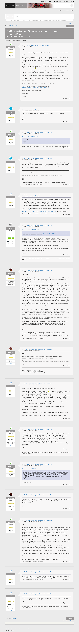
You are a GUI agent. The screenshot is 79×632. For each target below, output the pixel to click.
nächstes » (71, 24)
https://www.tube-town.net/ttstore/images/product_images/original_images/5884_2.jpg (39, 210)
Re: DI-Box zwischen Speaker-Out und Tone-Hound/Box (38, 109)
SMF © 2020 (12, 628)
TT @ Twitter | (65, 1)
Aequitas (11, 47)
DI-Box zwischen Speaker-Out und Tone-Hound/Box (37, 45)
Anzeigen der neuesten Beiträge (66, 11)
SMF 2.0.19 (7, 628)
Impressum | (44, 1)
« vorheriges (66, 24)
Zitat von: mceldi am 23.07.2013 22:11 (30, 136)
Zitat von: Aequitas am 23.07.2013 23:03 (30, 229)
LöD (11, 431)
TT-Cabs (72, 1)
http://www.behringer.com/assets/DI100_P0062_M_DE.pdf (36, 87)
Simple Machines (18, 628)
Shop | (57, 1)
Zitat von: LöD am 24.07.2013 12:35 (29, 468)
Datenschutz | (51, 1)
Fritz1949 (11, 352)
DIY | (60, 1)
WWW (11, 246)
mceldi (11, 112)
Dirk (11, 228)
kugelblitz (11, 273)
